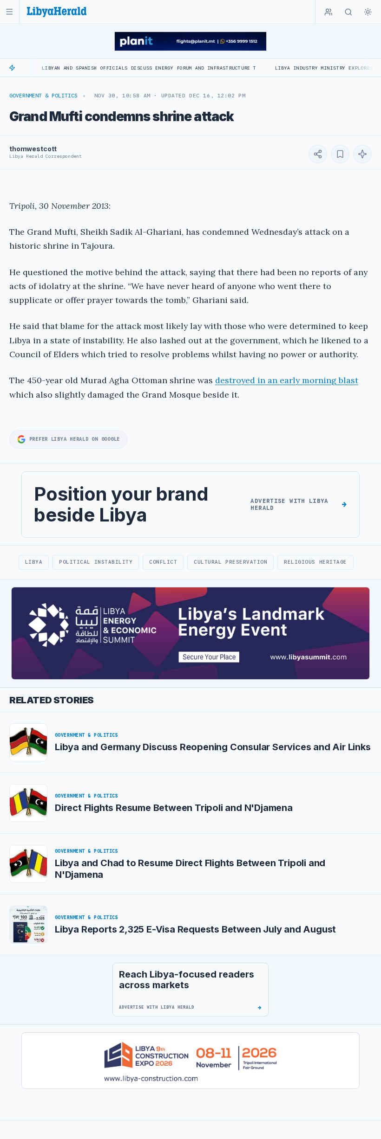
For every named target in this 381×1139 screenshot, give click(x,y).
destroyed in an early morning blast (286, 380)
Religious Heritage (315, 562)
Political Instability (95, 562)
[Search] (348, 12)
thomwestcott (33, 149)
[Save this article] (340, 154)
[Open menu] (9, 12)
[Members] (328, 12)
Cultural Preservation (230, 562)
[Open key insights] (362, 154)
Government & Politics (43, 95)
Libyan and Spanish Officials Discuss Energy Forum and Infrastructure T (128, 68)
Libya (34, 562)
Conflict (163, 562)
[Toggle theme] (368, 12)
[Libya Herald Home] (57, 12)
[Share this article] (318, 154)
